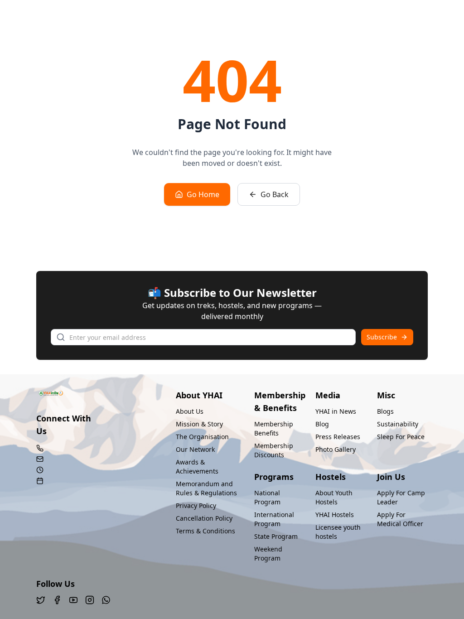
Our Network (195, 449)
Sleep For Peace (401, 436)
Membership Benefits (273, 428)
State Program (276, 536)
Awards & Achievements (197, 466)
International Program (274, 519)
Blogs (385, 411)
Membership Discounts (273, 450)
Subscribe (382, 337)
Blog (322, 424)
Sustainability (397, 424)
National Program (267, 497)
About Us (189, 411)
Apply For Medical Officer (400, 519)
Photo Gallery (335, 449)
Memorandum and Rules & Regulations (206, 488)
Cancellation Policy (204, 518)
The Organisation (202, 436)
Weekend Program (268, 553)
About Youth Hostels (334, 497)
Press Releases (337, 436)
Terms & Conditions (205, 531)
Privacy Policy (196, 505)
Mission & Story (199, 424)
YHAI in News (335, 411)
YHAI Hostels (334, 514)
